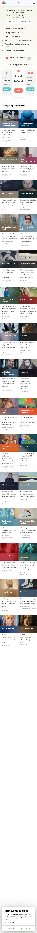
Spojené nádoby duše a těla (26, 124)
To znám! (24, 447)
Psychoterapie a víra (8, 448)
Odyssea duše (25, 336)
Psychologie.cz (4, 3)
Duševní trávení (8, 193)
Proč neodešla (7, 556)
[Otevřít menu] (33, 2)
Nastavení (11, 928)
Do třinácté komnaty (24, 557)
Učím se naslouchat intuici (27, 160)
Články (13, 3)
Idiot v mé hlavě (26, 193)
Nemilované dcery (9, 159)
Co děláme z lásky (27, 263)
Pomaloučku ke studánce (26, 412)
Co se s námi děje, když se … (27, 522)
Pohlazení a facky (9, 336)
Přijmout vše (25, 928)
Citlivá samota (8, 485)
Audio (20, 3)
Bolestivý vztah (26, 628)
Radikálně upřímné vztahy (8, 373)
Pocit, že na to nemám (7, 300)
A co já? (23, 592)
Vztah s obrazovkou (7, 412)
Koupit (6, 89)
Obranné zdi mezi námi (9, 228)
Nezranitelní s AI (8, 263)
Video (26, 3)
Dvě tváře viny (7, 592)
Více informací (9, 922)
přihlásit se (25, 21)
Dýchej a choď (25, 485)
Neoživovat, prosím (7, 522)
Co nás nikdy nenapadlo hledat (9, 124)
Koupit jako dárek (17, 58)
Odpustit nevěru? (9, 628)
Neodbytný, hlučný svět (27, 228)
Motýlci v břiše (26, 299)
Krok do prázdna (27, 372)
